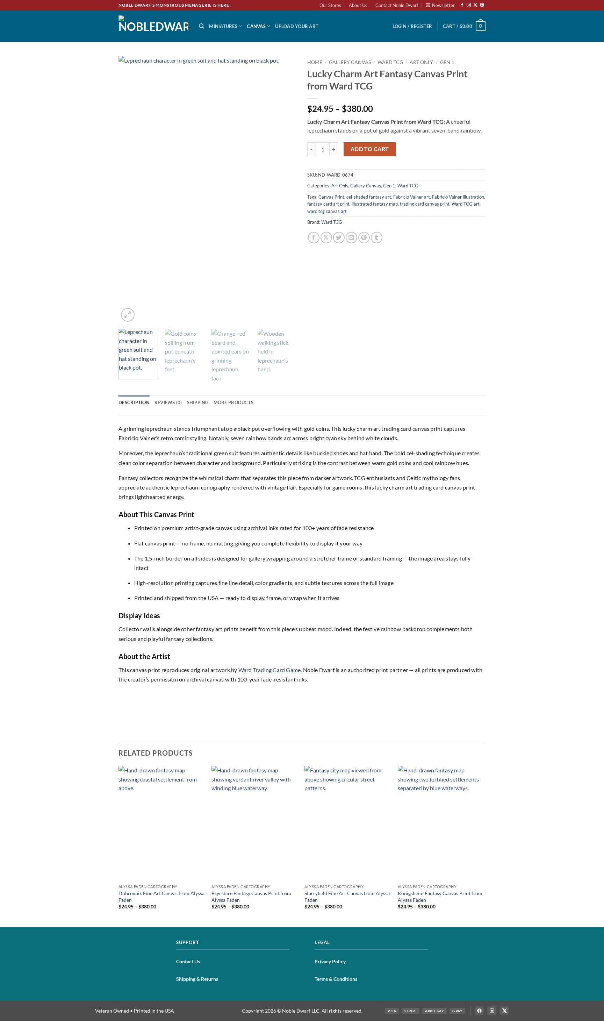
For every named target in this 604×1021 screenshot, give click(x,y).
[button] (440, 5)
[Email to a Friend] (351, 237)
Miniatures (223, 26)
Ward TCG (390, 62)
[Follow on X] (475, 5)
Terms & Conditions (336, 979)
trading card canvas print (425, 204)
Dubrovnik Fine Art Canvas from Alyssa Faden (161, 896)
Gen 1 (447, 62)
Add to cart (370, 149)
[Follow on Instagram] (469, 5)
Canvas (256, 26)
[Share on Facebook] (313, 237)
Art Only (421, 62)
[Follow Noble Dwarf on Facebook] (479, 1010)
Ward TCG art (466, 204)
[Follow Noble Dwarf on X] (504, 1010)
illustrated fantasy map (375, 204)
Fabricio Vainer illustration (458, 197)
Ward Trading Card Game (269, 669)
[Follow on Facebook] (462, 5)
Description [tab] (134, 402)
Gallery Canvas (350, 62)
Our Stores (330, 5)
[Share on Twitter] (339, 237)
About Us (358, 5)
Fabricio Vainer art (411, 197)
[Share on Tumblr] (376, 237)
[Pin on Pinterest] (364, 237)
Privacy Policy (330, 961)
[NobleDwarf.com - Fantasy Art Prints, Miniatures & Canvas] (153, 26)
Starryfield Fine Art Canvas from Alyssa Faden (347, 896)
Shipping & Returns (197, 979)
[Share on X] (326, 237)
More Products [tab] (233, 402)
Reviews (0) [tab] (168, 402)
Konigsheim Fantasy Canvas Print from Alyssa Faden (440, 896)
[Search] (201, 26)
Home (314, 62)
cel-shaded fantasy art (368, 197)
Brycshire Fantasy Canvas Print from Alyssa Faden (251, 896)
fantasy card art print (328, 204)
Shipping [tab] (198, 402)
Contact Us (188, 961)
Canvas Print (331, 197)
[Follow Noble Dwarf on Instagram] (491, 1010)
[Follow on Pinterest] (482, 5)
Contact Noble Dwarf (396, 5)
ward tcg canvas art (327, 211)
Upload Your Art (296, 26)
